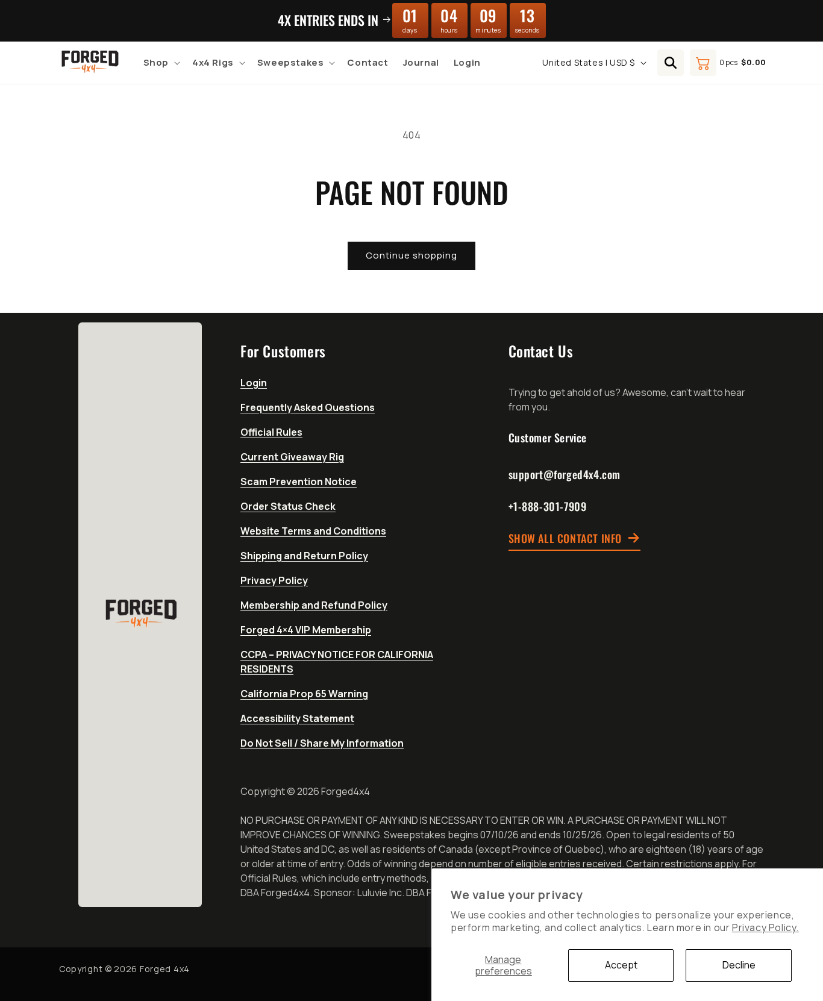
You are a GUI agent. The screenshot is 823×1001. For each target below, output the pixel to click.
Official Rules (271, 432)
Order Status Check (288, 506)
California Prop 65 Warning (304, 693)
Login (253, 382)
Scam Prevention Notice (298, 481)
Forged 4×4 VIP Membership (305, 629)
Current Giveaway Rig (292, 456)
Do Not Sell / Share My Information (322, 743)
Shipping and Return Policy (304, 555)
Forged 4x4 (165, 968)
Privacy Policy (274, 580)
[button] (160, 62)
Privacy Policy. (765, 927)
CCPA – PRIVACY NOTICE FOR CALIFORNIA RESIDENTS (336, 662)
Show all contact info (565, 538)
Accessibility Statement (297, 718)
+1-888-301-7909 (548, 506)
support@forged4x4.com (565, 474)
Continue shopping (411, 255)
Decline (739, 964)
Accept (621, 964)
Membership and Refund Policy (313, 605)
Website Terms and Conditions (313, 531)
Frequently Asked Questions (307, 407)
